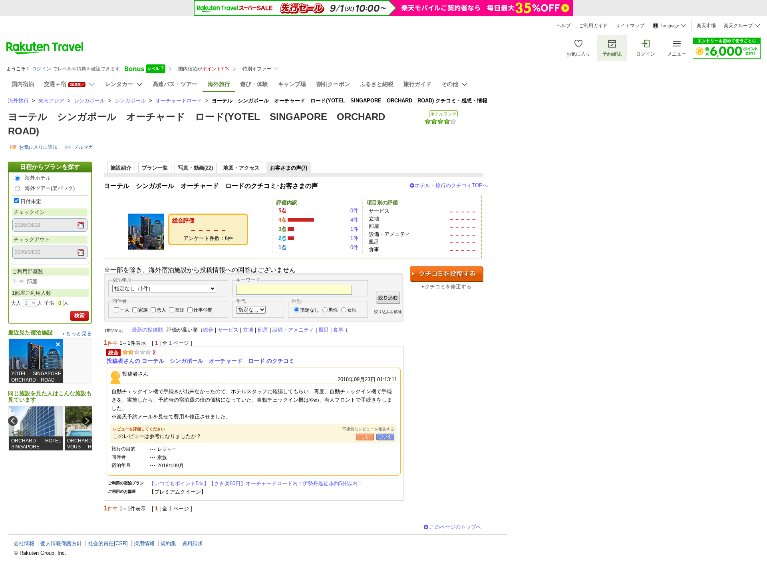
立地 (248, 330)
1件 (354, 229)
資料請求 (192, 543)
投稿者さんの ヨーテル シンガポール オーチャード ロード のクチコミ (200, 361)
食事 (338, 330)
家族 (143, 310)
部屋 (263, 330)
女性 (352, 310)
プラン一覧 (155, 168)
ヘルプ (563, 25)
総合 (208, 330)
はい (365, 437)
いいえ (385, 437)
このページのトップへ (455, 527)
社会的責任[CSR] (108, 543)
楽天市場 (706, 25)
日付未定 (30, 201)
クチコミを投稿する (446, 274)
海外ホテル (38, 178)
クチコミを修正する (448, 287)
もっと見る (79, 333)
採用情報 (144, 543)
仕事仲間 (203, 310)
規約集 (168, 543)
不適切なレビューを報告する (368, 429)
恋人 (161, 310)
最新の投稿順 (147, 330)
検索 (79, 315)
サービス (228, 330)
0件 (354, 211)
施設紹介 (121, 168)
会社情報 (24, 543)
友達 (180, 310)
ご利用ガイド (593, 25)
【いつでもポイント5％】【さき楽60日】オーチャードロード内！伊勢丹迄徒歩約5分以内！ (256, 483)
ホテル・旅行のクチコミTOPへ (451, 185)
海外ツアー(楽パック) (50, 188)
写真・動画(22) (195, 168)
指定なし (309, 310)
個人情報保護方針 (61, 543)
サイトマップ (630, 25)
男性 (333, 310)
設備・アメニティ (293, 330)
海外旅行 (18, 101)
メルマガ (83, 147)
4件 (354, 220)
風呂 (323, 330)
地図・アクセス (241, 168)
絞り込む (388, 298)
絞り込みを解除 (388, 312)
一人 (124, 310)
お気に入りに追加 (38, 147)
